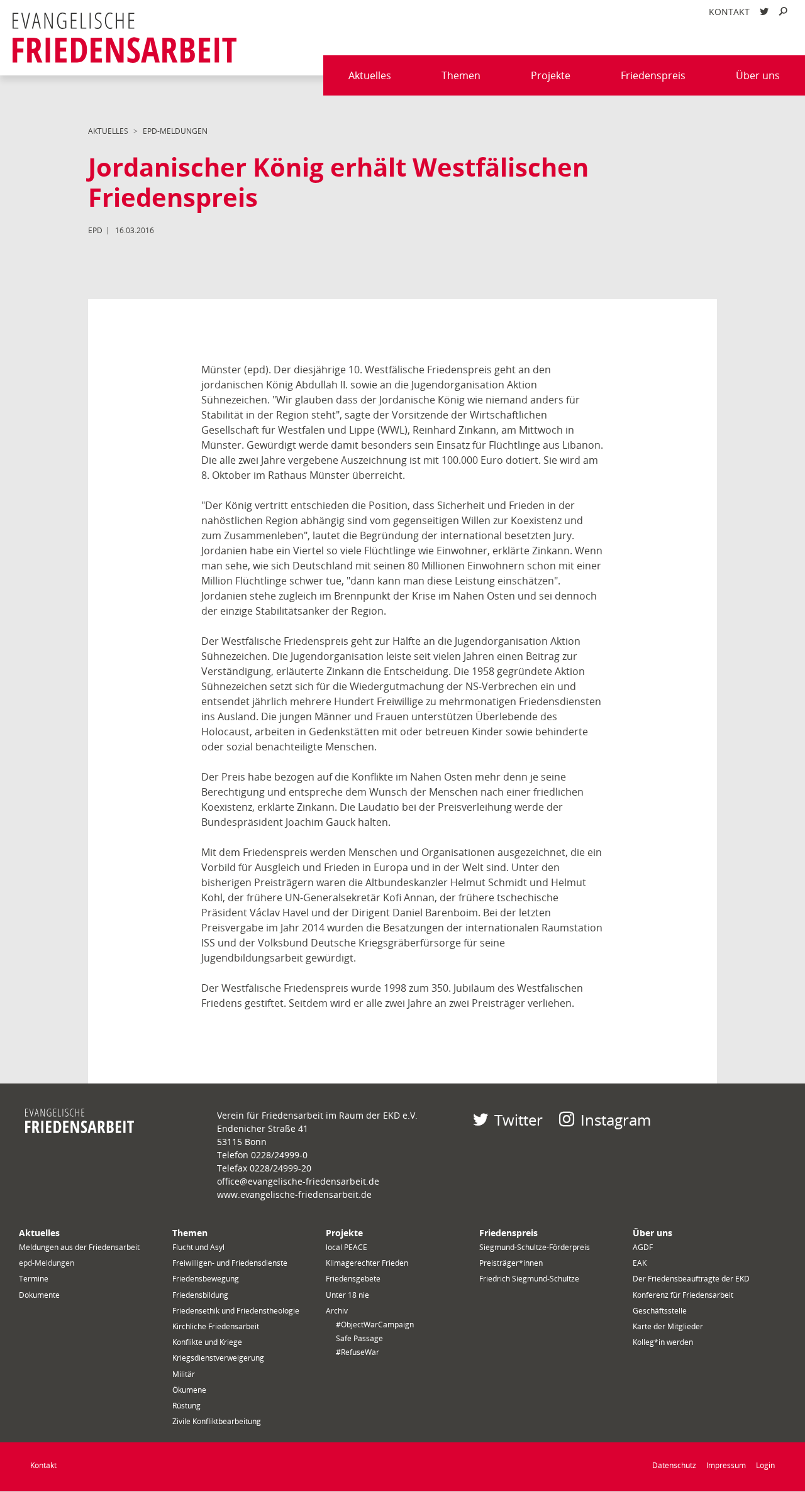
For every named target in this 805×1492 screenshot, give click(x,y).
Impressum (726, 1465)
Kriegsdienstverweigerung (218, 1357)
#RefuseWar (357, 1352)
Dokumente (39, 1295)
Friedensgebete (353, 1278)
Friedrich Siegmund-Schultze (529, 1278)
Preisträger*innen (511, 1263)
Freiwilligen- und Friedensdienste (229, 1263)
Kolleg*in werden (663, 1342)
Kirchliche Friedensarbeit (215, 1326)
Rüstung (186, 1405)
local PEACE (346, 1247)
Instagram (615, 1119)
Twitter (518, 1119)
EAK (640, 1263)
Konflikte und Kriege (207, 1342)
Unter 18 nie (347, 1295)
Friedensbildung (200, 1295)
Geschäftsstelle (660, 1310)
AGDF (643, 1247)
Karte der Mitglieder (668, 1326)
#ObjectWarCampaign (375, 1324)
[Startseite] (124, 38)
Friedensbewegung (205, 1278)
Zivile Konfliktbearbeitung (216, 1421)
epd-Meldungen (175, 131)
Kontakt (729, 12)
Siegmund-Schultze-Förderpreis (534, 1247)
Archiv (337, 1310)
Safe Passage (359, 1338)
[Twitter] (764, 11)
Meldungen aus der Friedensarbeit (79, 1247)
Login (765, 1465)
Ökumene (189, 1390)
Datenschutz (674, 1465)
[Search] (783, 11)
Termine (33, 1278)
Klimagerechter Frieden (367, 1263)
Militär (183, 1374)
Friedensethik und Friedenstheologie (235, 1310)
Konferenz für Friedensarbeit (683, 1295)
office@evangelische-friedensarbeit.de (298, 1181)
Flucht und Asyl (198, 1247)
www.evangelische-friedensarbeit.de (294, 1194)
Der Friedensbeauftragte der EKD (691, 1278)
